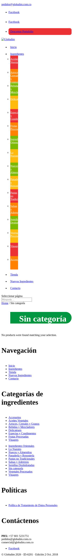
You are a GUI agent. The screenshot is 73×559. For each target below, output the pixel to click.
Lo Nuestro (15, 449)
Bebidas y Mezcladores (22, 427)
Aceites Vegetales (18, 420)
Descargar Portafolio (21, 31)
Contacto (15, 288)
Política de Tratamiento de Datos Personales (33, 505)
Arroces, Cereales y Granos (24, 423)
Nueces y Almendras (20, 452)
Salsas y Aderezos (19, 461)
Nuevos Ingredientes (21, 281)
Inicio (13, 47)
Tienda (14, 274)
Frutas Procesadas (19, 436)
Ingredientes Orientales (21, 445)
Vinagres (15, 246)
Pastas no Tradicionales (22, 458)
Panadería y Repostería (21, 455)
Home (4, 303)
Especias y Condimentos (22, 433)
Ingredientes (17, 53)
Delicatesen (16, 99)
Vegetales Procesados (20, 471)
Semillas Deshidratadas (21, 465)
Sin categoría (16, 468)
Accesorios (16, 259)
